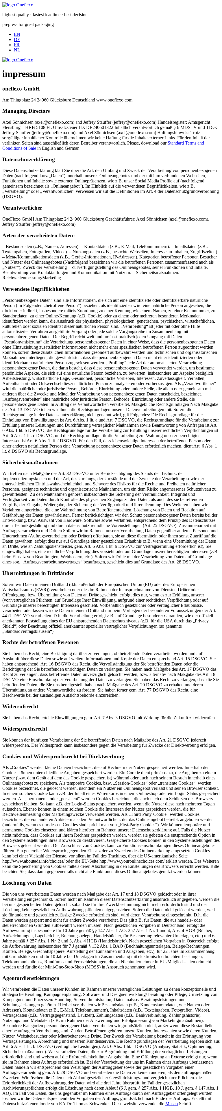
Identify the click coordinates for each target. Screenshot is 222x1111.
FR (17, 44)
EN (17, 34)
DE (17, 39)
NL (17, 49)
